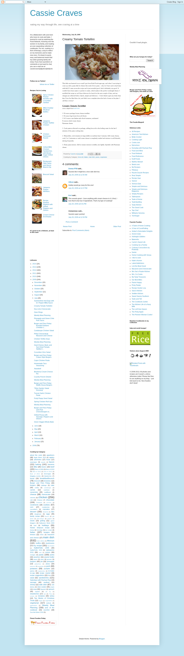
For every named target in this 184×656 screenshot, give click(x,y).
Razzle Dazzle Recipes (140, 173)
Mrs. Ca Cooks (137, 274)
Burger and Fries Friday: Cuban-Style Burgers (43, 356)
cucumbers (33, 509)
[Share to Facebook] (96, 154)
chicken (42, 497)
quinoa (32, 571)
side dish (43, 584)
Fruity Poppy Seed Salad (43, 398)
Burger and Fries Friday (40, 483)
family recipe (35, 516)
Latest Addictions (138, 263)
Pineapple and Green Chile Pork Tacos (44, 319)
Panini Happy (137, 282)
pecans (49, 559)
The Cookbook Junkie (140, 302)
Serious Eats (136, 184)
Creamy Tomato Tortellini (43, 306)
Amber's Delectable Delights (142, 231)
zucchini (47, 610)
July (36, 298)
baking (38, 464)
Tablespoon (136, 197)
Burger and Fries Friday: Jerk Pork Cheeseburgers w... (43, 410)
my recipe (37, 545)
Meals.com (136, 164)
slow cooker (41, 587)
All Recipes (136, 131)
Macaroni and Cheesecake (142, 269)
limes (42, 534)
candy (37, 487)
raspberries (41, 571)
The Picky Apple (137, 312)
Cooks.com (136, 142)
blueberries (48, 476)
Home (92, 226)
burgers (33, 485)
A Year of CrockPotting (140, 228)
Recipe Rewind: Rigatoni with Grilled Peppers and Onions (48, 205)
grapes (49, 518)
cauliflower (47, 492)
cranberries (46, 507)
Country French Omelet (42, 377)
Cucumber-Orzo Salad (42, 352)
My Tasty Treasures (139, 277)
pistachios (38, 564)
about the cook (36, 455)
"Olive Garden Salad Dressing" (41, 389)
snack (52, 587)
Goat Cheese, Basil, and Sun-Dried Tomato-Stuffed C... (43, 347)
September (38, 292)
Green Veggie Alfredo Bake (44, 422)
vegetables (48, 600)
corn (31, 507)
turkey (52, 596)
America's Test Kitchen (140, 134)
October (37, 289)
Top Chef (135, 210)
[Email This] (89, 154)
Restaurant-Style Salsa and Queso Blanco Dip (47, 164)
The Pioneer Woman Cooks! (142, 315)
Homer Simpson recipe (40, 528)
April (36, 432)
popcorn (32, 566)
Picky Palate (136, 285)
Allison (71, 182)
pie (41, 561)
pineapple (50, 561)
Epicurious (136, 145)
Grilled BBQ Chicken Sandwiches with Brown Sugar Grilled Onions (48, 152)
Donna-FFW (72, 169)
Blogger (102, 639)
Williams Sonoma (138, 213)
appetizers (50, 455)
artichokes (37, 460)
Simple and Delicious (139, 186)
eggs (48, 514)
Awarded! (37, 369)
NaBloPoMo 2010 (36, 550)
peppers (33, 561)
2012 (34, 270)
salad (32, 578)
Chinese (39, 500)
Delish (134, 252)
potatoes (33, 568)
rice (49, 575)
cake (52, 485)
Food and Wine (137, 151)
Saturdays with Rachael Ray (40, 580)
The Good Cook (137, 207)
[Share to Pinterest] (99, 154)
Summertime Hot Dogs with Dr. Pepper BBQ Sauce (44, 302)
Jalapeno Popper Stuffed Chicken (48, 123)
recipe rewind (45, 573)
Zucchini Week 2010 (36, 612)
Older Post (117, 226)
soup (35, 589)
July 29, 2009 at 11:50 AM (77, 175)
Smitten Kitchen (137, 293)
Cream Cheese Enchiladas (48, 216)
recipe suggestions (37, 575)
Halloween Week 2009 (46, 523)
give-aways (40, 518)
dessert (33, 512)
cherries (32, 497)
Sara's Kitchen (137, 291)
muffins (38, 543)
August (37, 295)
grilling (42, 521)
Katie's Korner (137, 261)
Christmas (39, 502)
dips (52, 512)
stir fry (48, 591)
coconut (48, 502)
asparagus (33, 462)
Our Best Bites (137, 280)
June (36, 426)
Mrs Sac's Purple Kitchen (141, 271)
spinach (51, 589)
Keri (70, 195)
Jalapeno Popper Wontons (46, 189)
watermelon (33, 605)
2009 (34, 279)
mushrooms (50, 543)
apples (51, 457)
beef (52, 467)
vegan (41, 600)
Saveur (134, 181)
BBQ (35, 467)
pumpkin (47, 569)
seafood (46, 582)
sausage (33, 582)
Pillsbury (135, 170)
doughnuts (37, 514)
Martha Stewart (137, 162)
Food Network (137, 153)
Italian (86, 157)
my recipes (51, 545)
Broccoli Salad (48, 174)
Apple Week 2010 (40, 457)
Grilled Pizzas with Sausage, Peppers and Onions (43, 417)
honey (32, 530)
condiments (34, 505)
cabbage (44, 485)
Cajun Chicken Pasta (42, 360)
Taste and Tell (137, 299)
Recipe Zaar (136, 178)
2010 (34, 276)
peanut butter (49, 557)
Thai (50, 594)
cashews (47, 490)
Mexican (50, 541)
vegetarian (103, 157)
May (36, 429)
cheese (33, 494)
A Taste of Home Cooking (141, 226)
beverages (47, 474)
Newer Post (67, 226)
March (36, 435)
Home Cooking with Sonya (141, 255)
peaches (37, 557)
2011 (34, 273)
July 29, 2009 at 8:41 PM (77, 204)
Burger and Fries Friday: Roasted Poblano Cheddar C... (43, 325)
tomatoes (41, 596)
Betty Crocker (137, 137)
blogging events (35, 476)
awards (43, 462)
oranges (32, 555)
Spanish (43, 589)
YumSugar (135, 216)
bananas (51, 464)
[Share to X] (94, 154)
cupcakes (46, 509)
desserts (45, 512)
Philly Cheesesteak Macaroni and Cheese (43, 335)
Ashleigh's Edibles (138, 237)
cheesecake (46, 494)
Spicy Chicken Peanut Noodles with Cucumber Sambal (48, 99)
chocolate (50, 500)
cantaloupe (47, 487)
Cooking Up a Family (139, 245)
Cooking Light (137, 140)
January (37, 442)
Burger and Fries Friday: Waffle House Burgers (43, 384)
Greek (32, 521)
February (37, 438)
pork (48, 566)
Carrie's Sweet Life (138, 242)
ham (35, 525)
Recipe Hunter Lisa (139, 288)
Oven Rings (38, 312)
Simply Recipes (137, 194)
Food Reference (138, 156)
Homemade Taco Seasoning (40, 364)
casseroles (34, 492)
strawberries (34, 594)
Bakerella (135, 239)
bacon (51, 462)
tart (45, 594)
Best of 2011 (37, 471)
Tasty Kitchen (136, 205)
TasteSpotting (137, 202)
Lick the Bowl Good (139, 266)
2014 (34, 264)
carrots (32, 490)
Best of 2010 (50, 469)
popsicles (41, 566)
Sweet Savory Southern (140, 296)
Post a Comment (72, 222)
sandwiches (44, 578)
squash (37, 591)
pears (35, 559)
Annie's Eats (136, 234)
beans (43, 467)
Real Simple (136, 175)
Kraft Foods (76, 108)
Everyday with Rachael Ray (142, 148)
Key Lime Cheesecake (42, 309)
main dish (92, 157)
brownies (47, 481)
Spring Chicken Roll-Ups (43, 402)
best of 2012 (48, 471)
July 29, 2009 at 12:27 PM (77, 188)
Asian (48, 460)
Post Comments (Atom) (80, 230)
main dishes (40, 541)
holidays (45, 525)
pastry (52, 555)
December (38, 282)
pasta (97, 157)
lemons (32, 535)
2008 (34, 445)
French (47, 516)
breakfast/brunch (47, 478)
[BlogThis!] (91, 154)
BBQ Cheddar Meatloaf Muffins (48, 110)
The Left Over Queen (139, 309)
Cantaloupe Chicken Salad (44, 330)
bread (32, 478)
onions (47, 552)
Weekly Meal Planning (42, 315)
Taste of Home (137, 199)
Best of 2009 (39, 469)
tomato (32, 596)
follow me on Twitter (47, 84)
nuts (40, 552)
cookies (46, 505)
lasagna (47, 532)
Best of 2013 (35, 474)
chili (31, 500)
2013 (34, 267)
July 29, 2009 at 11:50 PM (77, 217)
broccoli (80, 157)
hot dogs (40, 530)
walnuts (48, 603)
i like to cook (136, 258)
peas (42, 559)
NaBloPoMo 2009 (41, 548)
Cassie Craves (56, 12)
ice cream (48, 530)
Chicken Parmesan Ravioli (47, 136)
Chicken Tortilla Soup (42, 339)
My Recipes (136, 167)
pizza (48, 564)
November (38, 285)
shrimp (32, 585)
